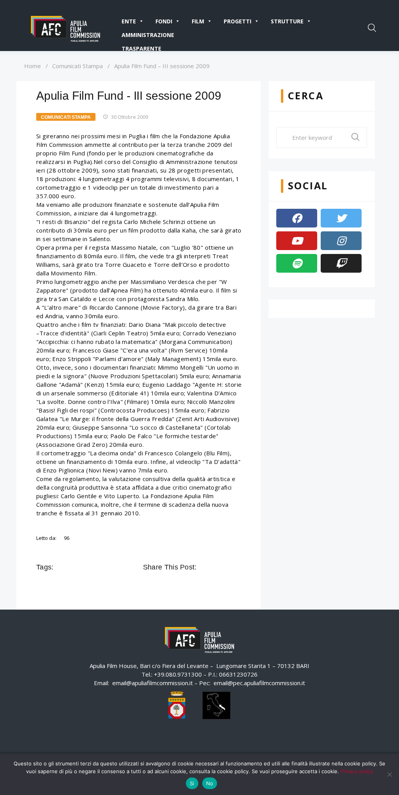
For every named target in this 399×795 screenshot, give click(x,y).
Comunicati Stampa (77, 66)
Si (192, 783)
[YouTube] (296, 240)
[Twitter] (341, 218)
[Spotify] (296, 263)
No (210, 783)
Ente (129, 21)
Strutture (287, 21)
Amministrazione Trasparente (148, 36)
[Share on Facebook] (203, 567)
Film (198, 21)
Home (32, 66)
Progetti (237, 21)
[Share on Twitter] (214, 567)
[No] (389, 774)
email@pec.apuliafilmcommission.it (259, 683)
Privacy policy (357, 771)
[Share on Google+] (225, 567)
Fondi (163, 21)
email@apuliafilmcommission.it (152, 683)
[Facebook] (296, 218)
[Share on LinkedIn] (236, 567)
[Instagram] (341, 240)
